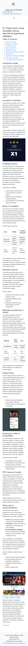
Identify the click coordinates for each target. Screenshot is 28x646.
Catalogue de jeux (11, 46)
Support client (9, 54)
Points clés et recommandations (14, 60)
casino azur (6, 70)
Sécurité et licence (11, 50)
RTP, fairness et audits (12, 58)
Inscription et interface (12, 44)
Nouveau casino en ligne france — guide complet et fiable (13, 597)
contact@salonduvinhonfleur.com (12, 14)
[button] (4, 599)
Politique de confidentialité (17, 643)
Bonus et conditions (11, 48)
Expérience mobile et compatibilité (15, 56)
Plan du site (6, 643)
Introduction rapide (11, 42)
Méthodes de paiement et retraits (15, 52)
